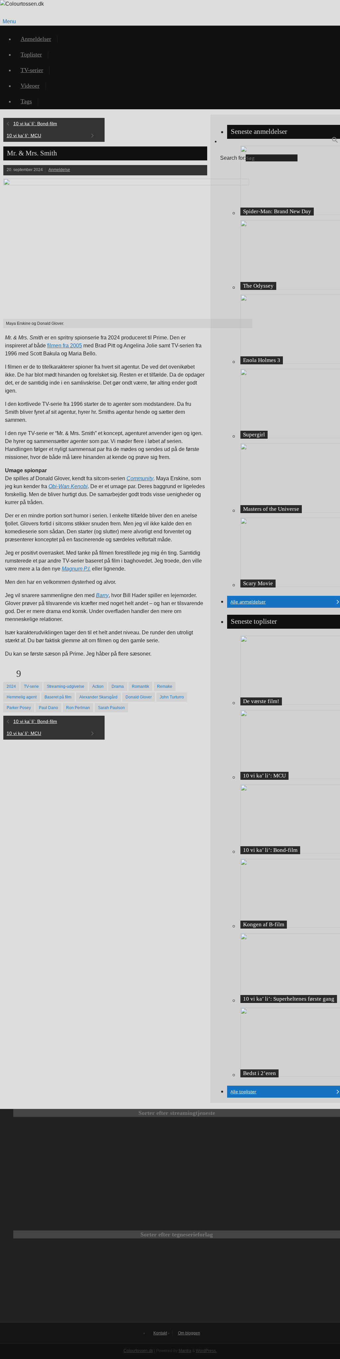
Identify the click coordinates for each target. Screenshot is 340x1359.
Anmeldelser (36, 39)
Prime (216, 1145)
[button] (335, 141)
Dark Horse (264, 1283)
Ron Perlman (78, 707)
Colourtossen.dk (138, 1350)
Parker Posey (19, 707)
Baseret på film (57, 697)
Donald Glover (139, 697)
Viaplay (137, 1190)
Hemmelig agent (22, 697)
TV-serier (32, 70)
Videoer (30, 85)
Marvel (176, 1283)
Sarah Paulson (111, 707)
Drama (118, 686)
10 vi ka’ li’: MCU (24, 135)
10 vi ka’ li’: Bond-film (35, 123)
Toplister (31, 54)
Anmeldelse (59, 169)
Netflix (137, 1145)
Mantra (185, 1350)
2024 (11, 686)
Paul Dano (48, 707)
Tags (26, 101)
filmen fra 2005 (64, 345)
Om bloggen (189, 1333)
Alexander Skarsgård (98, 697)
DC (89, 1283)
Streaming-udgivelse (65, 686)
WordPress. (206, 1350)
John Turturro (172, 697)
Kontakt (160, 1333)
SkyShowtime (216, 1190)
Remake (164, 686)
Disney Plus (296, 1145)
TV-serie (31, 686)
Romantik (140, 686)
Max (57, 1145)
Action (98, 686)
